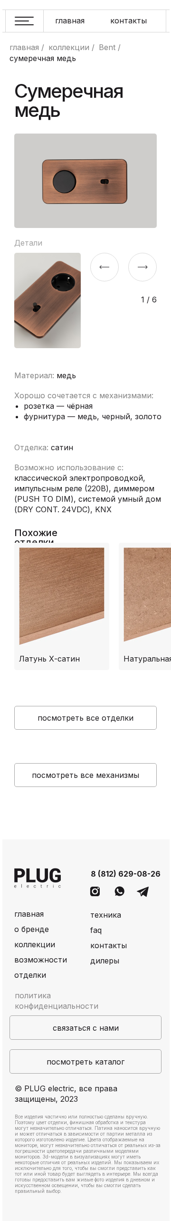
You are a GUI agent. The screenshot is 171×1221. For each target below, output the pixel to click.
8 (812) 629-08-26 (126, 874)
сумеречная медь (43, 58)
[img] (61, 606)
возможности (40, 959)
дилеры (104, 960)
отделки (30, 975)
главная (70, 20)
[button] (86, 1027)
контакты (128, 20)
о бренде (31, 929)
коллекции (68, 47)
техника (105, 915)
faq (96, 930)
